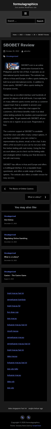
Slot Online (8, 220)
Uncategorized (12, 56)
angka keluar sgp (36, 408)
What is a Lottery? (11, 257)
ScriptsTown (36, 426)
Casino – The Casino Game (15, 275)
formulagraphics (25, 4)
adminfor (27, 51)
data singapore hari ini (17, 408)
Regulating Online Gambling (15, 238)
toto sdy (10, 388)
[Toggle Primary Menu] (25, 13)
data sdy (11, 381)
